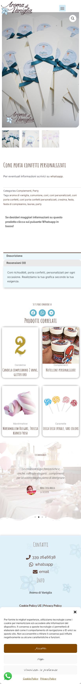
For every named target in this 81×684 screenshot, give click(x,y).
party (39, 204)
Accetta (40, 648)
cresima (62, 199)
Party (36, 190)
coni (46, 195)
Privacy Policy (48, 678)
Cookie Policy (30, 678)
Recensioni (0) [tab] (16, 262)
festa (71, 199)
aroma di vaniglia (19, 195)
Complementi (23, 190)
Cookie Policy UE (30, 605)
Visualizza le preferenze (40, 670)
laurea (30, 204)
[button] (75, 612)
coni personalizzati (60, 195)
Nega (40, 659)
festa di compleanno (14, 204)
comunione (36, 195)
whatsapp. (57, 176)
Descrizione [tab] (14, 255)
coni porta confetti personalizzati (38, 199)
